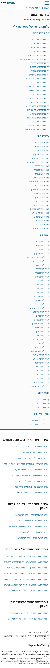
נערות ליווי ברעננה (42, 378)
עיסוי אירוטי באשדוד (41, 150)
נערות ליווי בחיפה (42, 269)
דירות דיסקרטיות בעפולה (38, 618)
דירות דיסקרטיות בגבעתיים (17, 556)
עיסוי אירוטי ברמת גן (41, 216)
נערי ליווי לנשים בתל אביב (39, 424)
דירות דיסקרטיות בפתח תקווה (37, 106)
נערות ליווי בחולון (42, 331)
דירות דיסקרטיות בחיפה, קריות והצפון (34, 59)
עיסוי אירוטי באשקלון (41, 154)
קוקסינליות (43, 392)
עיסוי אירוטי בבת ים (42, 185)
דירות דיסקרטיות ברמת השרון (38, 117)
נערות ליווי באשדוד (42, 249)
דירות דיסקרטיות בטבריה (39, 67)
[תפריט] (47, 3)
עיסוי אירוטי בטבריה (41, 170)
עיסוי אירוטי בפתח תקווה (39, 209)
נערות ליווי (44, 235)
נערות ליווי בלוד (43, 343)
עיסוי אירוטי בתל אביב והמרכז (38, 181)
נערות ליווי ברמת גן (42, 370)
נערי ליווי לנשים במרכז (40, 420)
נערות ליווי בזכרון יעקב (40, 261)
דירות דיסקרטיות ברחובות (14, 579)
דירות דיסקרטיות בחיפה (40, 63)
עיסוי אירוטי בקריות (42, 173)
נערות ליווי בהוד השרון (40, 323)
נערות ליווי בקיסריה (41, 296)
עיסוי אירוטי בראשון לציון (40, 213)
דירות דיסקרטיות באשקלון (39, 51)
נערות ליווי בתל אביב (41, 382)
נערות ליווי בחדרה (42, 265)
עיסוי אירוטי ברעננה (41, 224)
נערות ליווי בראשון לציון (40, 359)
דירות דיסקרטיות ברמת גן (39, 113)
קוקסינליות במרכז (42, 399)
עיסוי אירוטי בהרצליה (41, 193)
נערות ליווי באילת (42, 245)
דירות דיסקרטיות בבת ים (40, 82)
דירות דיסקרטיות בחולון (40, 94)
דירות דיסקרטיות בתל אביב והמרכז (36, 78)
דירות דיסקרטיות (41, 33)
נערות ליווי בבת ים (42, 316)
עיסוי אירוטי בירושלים (41, 177)
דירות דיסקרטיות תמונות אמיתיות (36, 129)
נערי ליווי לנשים (41, 413)
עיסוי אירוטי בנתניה (41, 205)
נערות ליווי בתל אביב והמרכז (38, 308)
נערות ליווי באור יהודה (41, 312)
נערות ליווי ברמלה (42, 366)
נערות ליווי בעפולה (42, 292)
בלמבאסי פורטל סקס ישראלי (31, 26)
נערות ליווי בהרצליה (41, 327)
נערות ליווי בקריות (42, 300)
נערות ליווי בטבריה (42, 273)
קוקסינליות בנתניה (42, 403)
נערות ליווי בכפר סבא (41, 339)
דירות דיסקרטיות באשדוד (39, 47)
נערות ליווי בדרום (42, 241)
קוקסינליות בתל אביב (41, 407)
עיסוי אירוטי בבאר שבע (40, 158)
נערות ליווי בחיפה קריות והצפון (37, 257)
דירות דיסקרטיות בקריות (40, 70)
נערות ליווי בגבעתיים (41, 319)
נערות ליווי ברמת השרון (40, 374)
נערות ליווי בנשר (43, 284)
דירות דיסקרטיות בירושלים (39, 74)
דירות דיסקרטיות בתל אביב (39, 125)
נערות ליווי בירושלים (41, 304)
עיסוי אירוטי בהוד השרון (40, 189)
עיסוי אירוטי (43, 136)
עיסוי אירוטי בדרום (42, 142)
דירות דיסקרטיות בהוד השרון (38, 86)
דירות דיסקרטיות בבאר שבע (38, 55)
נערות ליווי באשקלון (41, 253)
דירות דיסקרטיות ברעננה (39, 121)
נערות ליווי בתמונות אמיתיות (38, 386)
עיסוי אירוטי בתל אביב (41, 228)
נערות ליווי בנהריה (42, 276)
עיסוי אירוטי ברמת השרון (40, 220)
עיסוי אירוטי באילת (42, 146)
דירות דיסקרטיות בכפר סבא (38, 98)
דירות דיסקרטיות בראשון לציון (38, 110)
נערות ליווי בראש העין (41, 355)
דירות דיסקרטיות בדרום (40, 39)
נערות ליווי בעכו (43, 288)
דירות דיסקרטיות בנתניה (39, 102)
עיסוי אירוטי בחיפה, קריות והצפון (36, 162)
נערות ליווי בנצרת (42, 280)
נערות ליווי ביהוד (43, 335)
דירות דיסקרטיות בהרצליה (39, 90)
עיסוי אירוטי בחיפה (42, 166)
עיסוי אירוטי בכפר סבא (40, 201)
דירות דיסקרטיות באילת (40, 43)
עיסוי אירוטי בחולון (42, 197)
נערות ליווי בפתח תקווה (40, 351)
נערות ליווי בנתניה (42, 347)
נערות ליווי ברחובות (42, 362)
